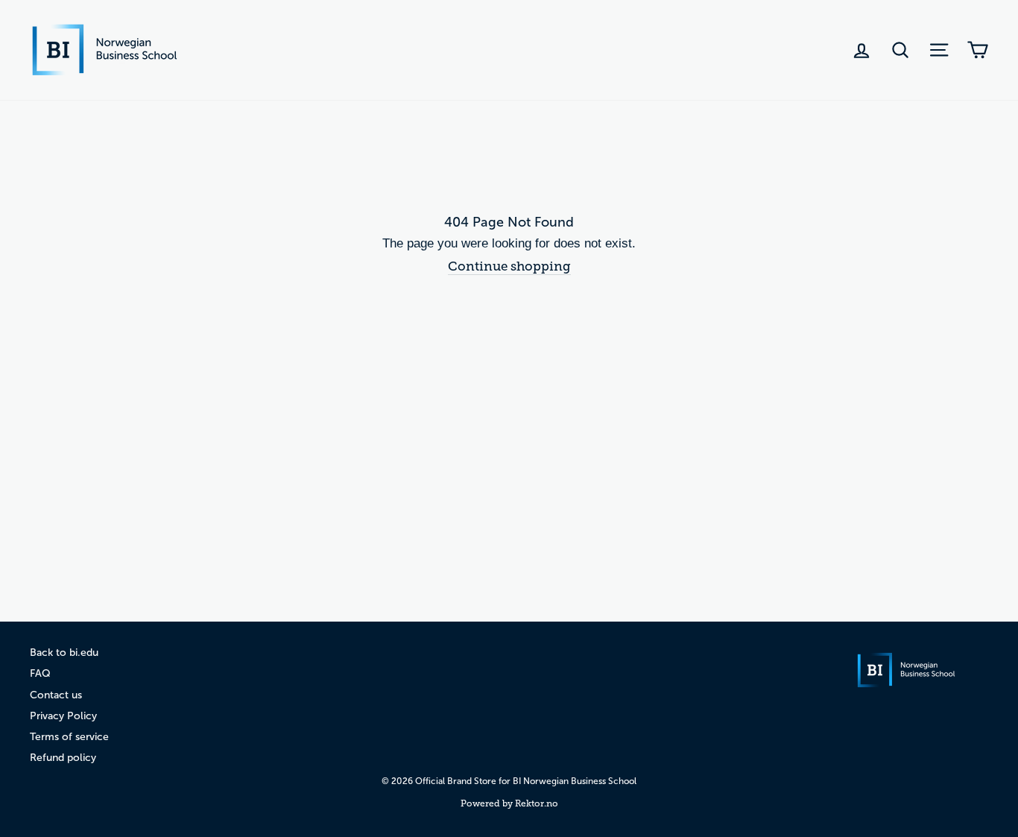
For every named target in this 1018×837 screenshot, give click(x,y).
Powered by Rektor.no (509, 803)
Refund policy (63, 757)
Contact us (56, 695)
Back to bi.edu (64, 652)
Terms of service (69, 736)
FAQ (40, 673)
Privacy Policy (63, 716)
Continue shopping (509, 266)
